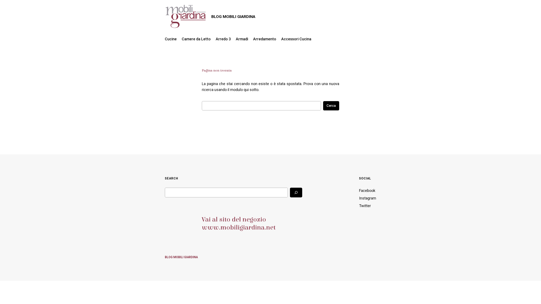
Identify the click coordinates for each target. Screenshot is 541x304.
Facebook (367, 190)
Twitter (365, 206)
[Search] (296, 192)
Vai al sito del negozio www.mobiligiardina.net (239, 223)
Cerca (331, 106)
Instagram (367, 198)
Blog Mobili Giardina (233, 16)
